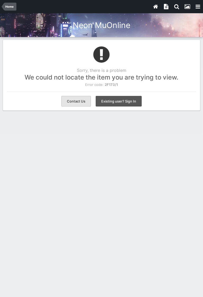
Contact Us (76, 101)
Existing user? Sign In (118, 101)
